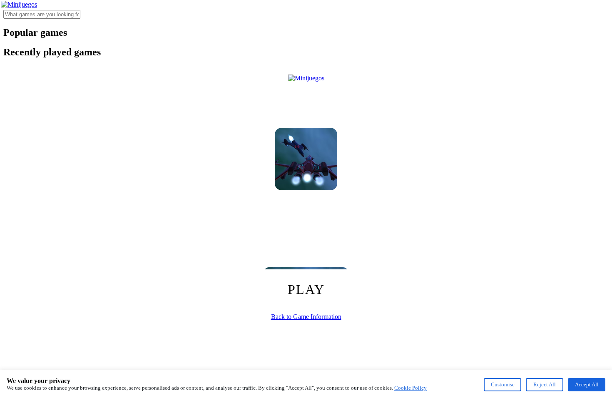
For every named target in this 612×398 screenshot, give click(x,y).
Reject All (544, 384)
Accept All (587, 384)
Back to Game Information (306, 316)
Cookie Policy (410, 388)
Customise (503, 384)
